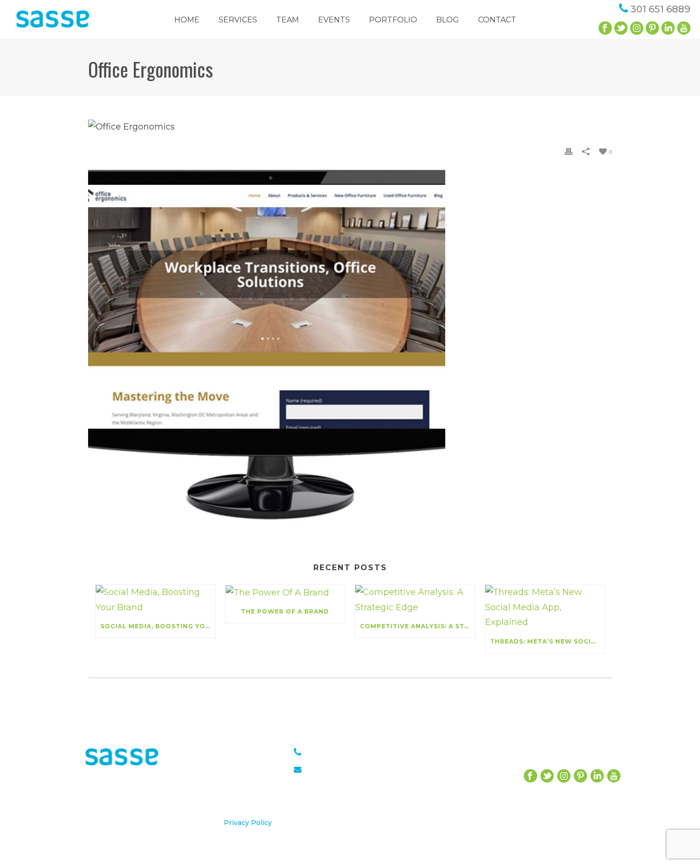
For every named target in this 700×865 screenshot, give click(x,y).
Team (287, 19)
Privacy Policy (248, 822)
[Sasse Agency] (53, 26)
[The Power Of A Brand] (285, 592)
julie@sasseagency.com (351, 769)
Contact (497, 19)
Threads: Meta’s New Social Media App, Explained (547, 641)
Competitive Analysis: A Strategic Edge (417, 626)
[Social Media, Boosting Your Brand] (155, 600)
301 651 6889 (660, 9)
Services (238, 19)
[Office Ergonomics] (350, 126)
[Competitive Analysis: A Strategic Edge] (415, 600)
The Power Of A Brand (285, 611)
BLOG (447, 19)
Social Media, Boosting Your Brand (157, 626)
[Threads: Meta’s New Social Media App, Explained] (545, 607)
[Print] (568, 151)
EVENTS (334, 19)
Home (187, 19)
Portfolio (393, 19)
